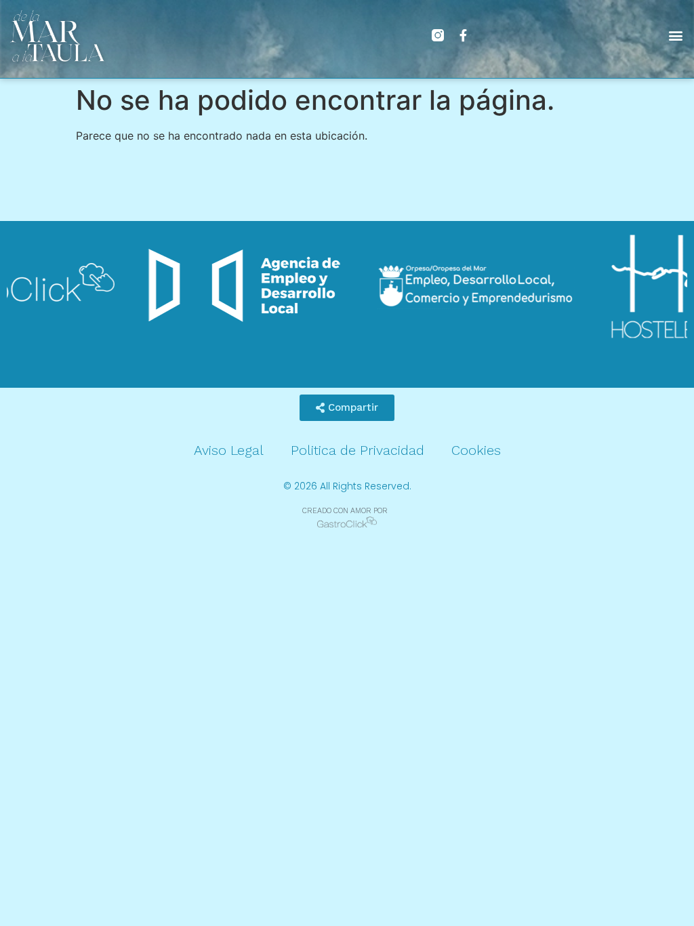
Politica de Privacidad (357, 450)
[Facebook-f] (463, 35)
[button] (676, 35)
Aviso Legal (229, 450)
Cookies (476, 450)
